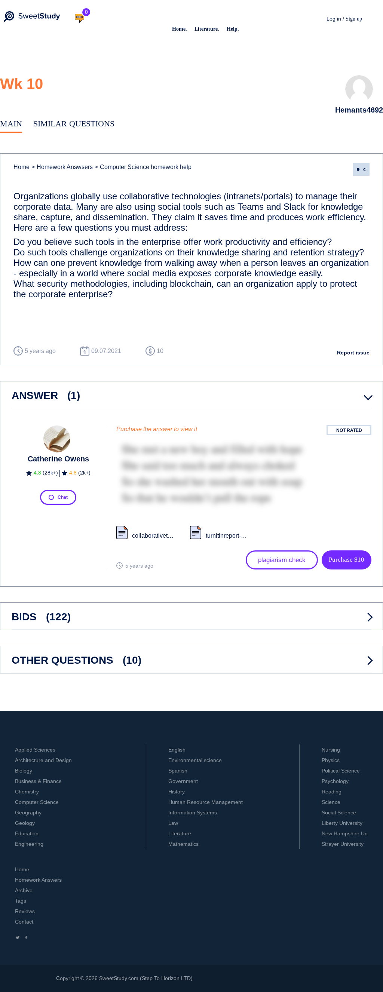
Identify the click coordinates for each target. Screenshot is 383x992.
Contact (24, 922)
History (176, 792)
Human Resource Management (205, 802)
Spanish (177, 771)
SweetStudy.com (118, 978)
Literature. (206, 29)
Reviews (25, 911)
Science (331, 802)
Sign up (354, 19)
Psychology (335, 781)
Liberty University (342, 823)
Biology (23, 771)
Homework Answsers (62, 167)
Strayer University (343, 844)
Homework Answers (38, 880)
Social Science (339, 813)
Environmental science (195, 760)
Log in (334, 19)
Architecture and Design (43, 760)
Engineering (29, 844)
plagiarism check (282, 559)
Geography (28, 813)
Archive (24, 890)
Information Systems (192, 813)
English (177, 750)
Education (27, 833)
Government (183, 781)
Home (21, 167)
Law (173, 823)
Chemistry (27, 792)
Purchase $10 (346, 559)
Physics (331, 760)
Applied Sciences (35, 750)
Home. (179, 29)
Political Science (341, 771)
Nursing (331, 750)
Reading (331, 792)
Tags (20, 901)
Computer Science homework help (143, 167)
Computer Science (37, 802)
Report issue (353, 353)
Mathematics (183, 844)
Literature (179, 833)
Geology (25, 823)
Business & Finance (38, 781)
